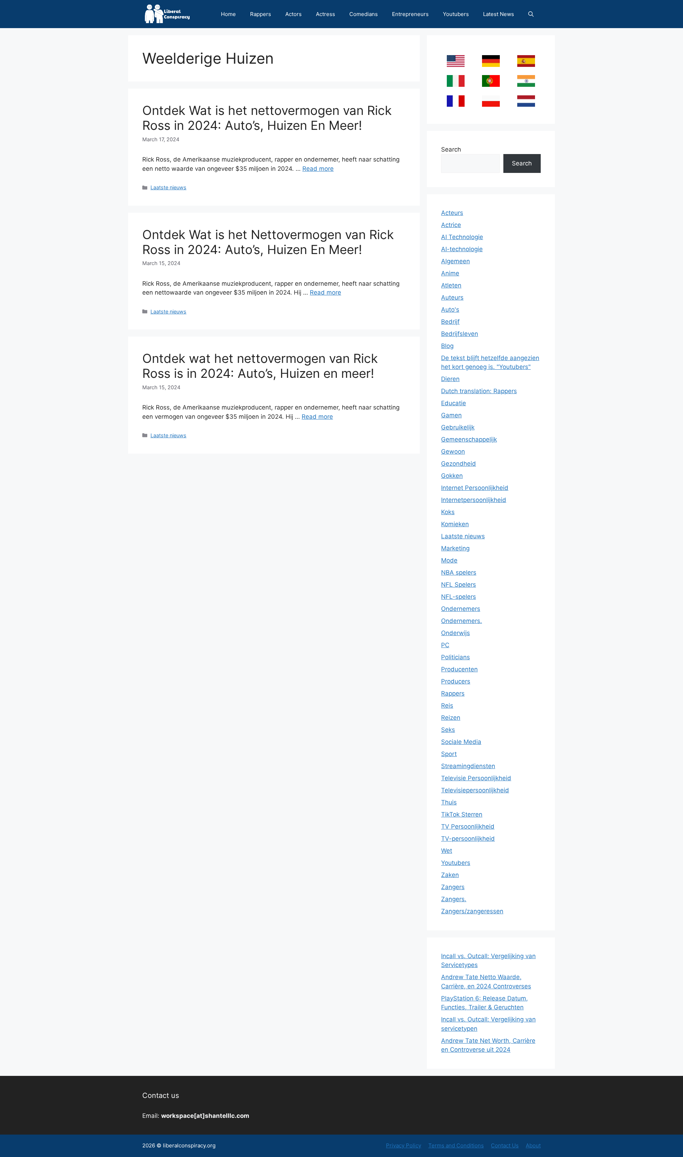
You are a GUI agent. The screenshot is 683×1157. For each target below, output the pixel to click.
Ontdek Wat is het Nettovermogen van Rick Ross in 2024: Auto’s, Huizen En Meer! (268, 242)
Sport (449, 753)
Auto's (450, 309)
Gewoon (453, 451)
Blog (447, 345)
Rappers (260, 14)
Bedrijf (450, 321)
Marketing (455, 548)
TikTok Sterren (461, 814)
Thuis (449, 802)
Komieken (455, 524)
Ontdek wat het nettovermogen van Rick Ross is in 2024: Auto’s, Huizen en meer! (260, 366)
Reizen (450, 717)
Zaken (450, 874)
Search (451, 149)
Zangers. (453, 899)
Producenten (459, 669)
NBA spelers (458, 572)
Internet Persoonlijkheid (474, 487)
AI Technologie (462, 237)
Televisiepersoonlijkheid (475, 790)
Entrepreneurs (410, 14)
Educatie (453, 403)
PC (445, 645)
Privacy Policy (403, 1145)
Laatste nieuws (168, 187)
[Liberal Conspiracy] (166, 14)
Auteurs (452, 297)
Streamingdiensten (468, 766)
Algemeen (455, 261)
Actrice (451, 224)
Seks (448, 729)
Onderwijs (455, 632)
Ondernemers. (461, 620)
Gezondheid (458, 463)
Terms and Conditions (456, 1145)
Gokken (452, 475)
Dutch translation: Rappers (479, 391)
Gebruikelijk (458, 427)
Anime (450, 273)
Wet (446, 850)
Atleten (451, 285)
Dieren (450, 378)
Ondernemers (460, 608)
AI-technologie (462, 249)
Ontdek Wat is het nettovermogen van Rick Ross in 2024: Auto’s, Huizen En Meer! (267, 118)
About (533, 1145)
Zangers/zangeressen (472, 911)
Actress (325, 14)
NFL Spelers (458, 584)
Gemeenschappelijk (469, 439)
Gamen (451, 415)
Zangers (453, 887)
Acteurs (452, 212)
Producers (455, 681)
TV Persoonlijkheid (467, 826)
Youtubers (456, 14)
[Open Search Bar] (531, 14)
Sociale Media (461, 741)
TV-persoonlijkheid (468, 838)
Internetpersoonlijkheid (473, 499)
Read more (318, 168)
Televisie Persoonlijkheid (476, 778)
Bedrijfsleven (459, 333)
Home (228, 14)
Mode (449, 560)
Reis (447, 705)
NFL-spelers (458, 596)
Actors (293, 14)
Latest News (498, 14)
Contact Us (505, 1145)
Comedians (363, 14)
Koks (448, 512)
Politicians (455, 657)
